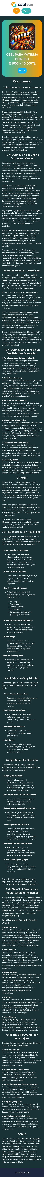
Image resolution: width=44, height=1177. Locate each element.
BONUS (22, 70)
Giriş (16, 11)
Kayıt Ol (26, 11)
